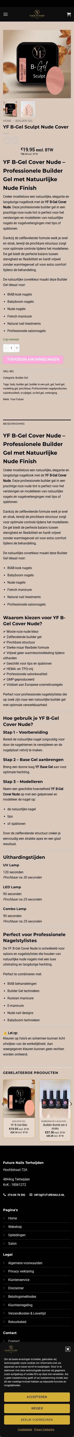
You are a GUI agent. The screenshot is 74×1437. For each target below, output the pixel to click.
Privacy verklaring (21, 1271)
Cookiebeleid (25, 1429)
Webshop (15, 1227)
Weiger (37, 1408)
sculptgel (26, 392)
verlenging (51, 392)
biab (12, 384)
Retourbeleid (17, 1322)
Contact (14, 1341)
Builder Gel (24, 120)
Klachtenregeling (20, 1305)
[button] (68, 1349)
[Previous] (9, 64)
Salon (12, 1244)
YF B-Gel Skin (19, 1125)
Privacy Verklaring (44, 1429)
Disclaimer (16, 1288)
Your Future (17, 399)
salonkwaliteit (11, 392)
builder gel (22, 384)
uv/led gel (38, 392)
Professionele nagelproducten (49, 388)
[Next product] (6, 140)
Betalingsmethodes (22, 1297)
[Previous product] (15, 140)
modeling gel (10, 388)
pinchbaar (24, 388)
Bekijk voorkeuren (37, 1420)
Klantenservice (18, 1280)
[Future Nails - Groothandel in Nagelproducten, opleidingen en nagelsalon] (37, 14)
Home (7, 120)
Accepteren (37, 1397)
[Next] (64, 64)
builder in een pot (39, 384)
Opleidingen (16, 1235)
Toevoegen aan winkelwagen (33, 359)
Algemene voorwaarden (25, 1263)
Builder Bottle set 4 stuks (55, 1126)
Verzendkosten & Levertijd (27, 1313)
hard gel (59, 384)
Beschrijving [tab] (14, 423)
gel (52, 384)
